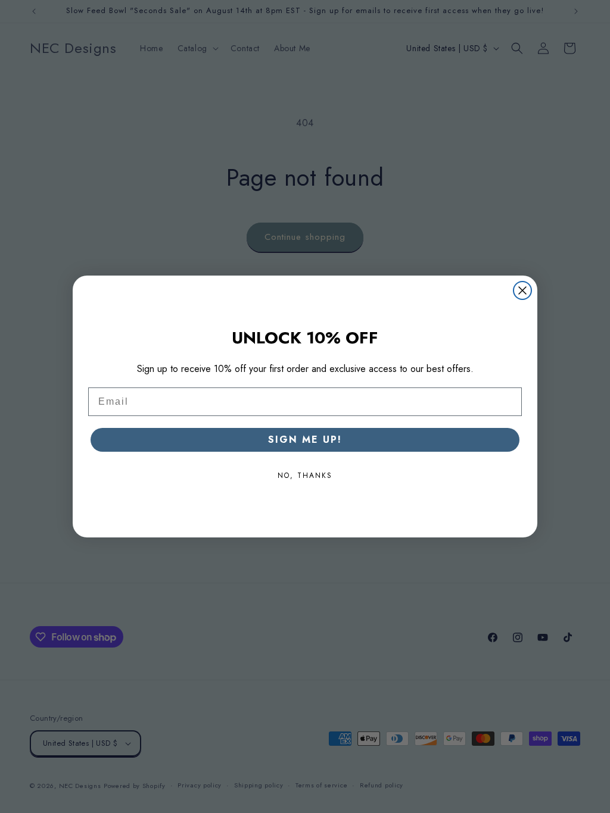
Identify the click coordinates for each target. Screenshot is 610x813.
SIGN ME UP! (305, 439)
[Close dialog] (522, 290)
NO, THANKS (305, 475)
